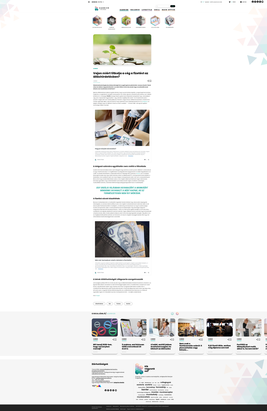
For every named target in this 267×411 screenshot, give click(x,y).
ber (110, 303)
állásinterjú (148, 401)
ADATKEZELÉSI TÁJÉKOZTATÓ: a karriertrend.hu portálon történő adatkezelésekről (152, 406)
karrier (145, 389)
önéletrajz (161, 401)
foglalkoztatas (165, 385)
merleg (166, 390)
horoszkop (150, 387)
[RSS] (260, 2)
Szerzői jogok (123, 409)
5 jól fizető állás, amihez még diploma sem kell (219, 346)
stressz (141, 399)
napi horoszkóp (154, 397)
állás (172, 399)
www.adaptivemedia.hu (102, 381)
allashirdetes (99, 303)
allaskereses (148, 382)
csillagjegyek (165, 382)
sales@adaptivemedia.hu (103, 378)
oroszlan (171, 397)
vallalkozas (163, 399)
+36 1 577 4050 (99, 379)
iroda (170, 387)
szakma (146, 399)
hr (167, 387)
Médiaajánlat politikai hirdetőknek (127, 406)
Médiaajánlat (116, 406)
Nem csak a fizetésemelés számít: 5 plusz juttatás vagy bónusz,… (190, 346)
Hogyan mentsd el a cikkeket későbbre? (135, 409)
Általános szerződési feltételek (112, 409)
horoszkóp (161, 387)
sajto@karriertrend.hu (98, 374)
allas (142, 382)
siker (137, 399)
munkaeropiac (166, 392)
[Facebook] (253, 2)
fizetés (138, 173)
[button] (178, 313)
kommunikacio (153, 390)
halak (171, 385)
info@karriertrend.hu (98, 371)
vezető (168, 399)
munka (128, 303)
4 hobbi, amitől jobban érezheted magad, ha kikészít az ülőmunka (161, 346)
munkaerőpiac (141, 394)
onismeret (165, 397)
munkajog (160, 394)
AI (139, 382)
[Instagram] (255, 2)
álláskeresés (155, 401)
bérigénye (145, 101)
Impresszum (109, 406)
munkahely (151, 394)
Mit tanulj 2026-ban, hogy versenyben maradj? (102, 346)
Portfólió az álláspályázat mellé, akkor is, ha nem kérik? (247, 346)
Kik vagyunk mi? (150, 369)
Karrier (95, 68)
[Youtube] (262, 2)
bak (153, 382)
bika (158, 382)
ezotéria (148, 384)
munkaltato (168, 395)
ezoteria (140, 384)
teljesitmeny (152, 399)
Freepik (98, 295)
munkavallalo (143, 397)
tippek (158, 399)
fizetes (118, 303)
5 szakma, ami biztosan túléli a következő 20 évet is (133, 346)
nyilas (160, 397)
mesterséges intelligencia (143, 392)
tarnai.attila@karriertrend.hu (108, 369)
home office (141, 387)
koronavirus (161, 390)
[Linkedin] (258, 2)
